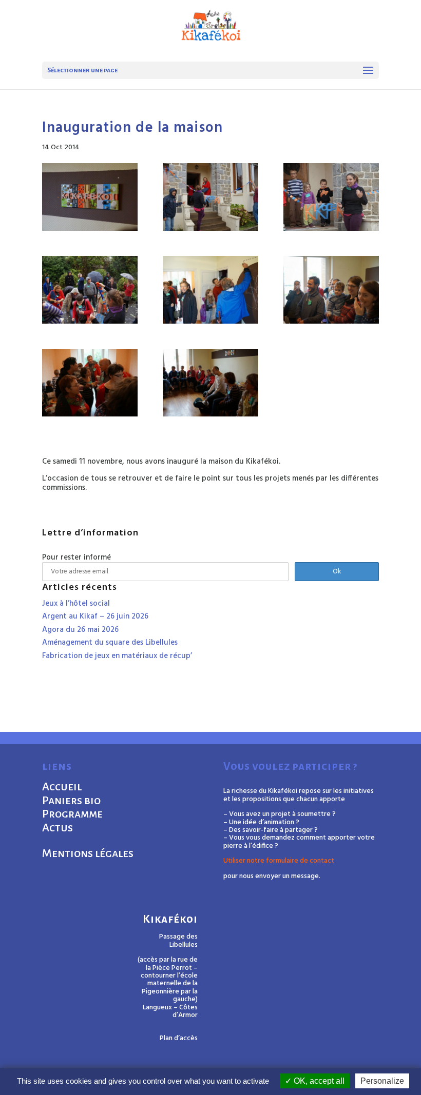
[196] (90, 290)
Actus (57, 828)
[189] (331, 197)
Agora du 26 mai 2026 (80, 630)
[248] (210, 382)
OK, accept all (318, 1081)
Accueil (62, 787)
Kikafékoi (170, 919)
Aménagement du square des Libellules (110, 642)
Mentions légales (87, 853)
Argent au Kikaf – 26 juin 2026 (95, 616)
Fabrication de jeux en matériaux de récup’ (117, 656)
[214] (90, 382)
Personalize (382, 1081)
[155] (210, 290)
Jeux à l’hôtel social (76, 604)
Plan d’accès (179, 1038)
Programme (72, 814)
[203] (90, 197)
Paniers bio (71, 800)
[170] (210, 197)
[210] (331, 290)
